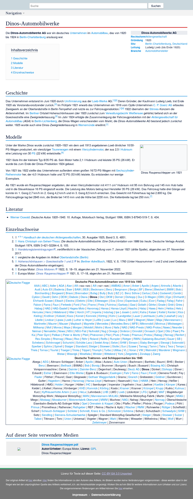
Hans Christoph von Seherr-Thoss (39, 241)
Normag (160, 399)
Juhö (135, 312)
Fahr (126, 373)
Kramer (124, 388)
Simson (133, 342)
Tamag (143, 346)
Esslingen (116, 373)
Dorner (119, 297)
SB (179, 339)
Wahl (113, 418)
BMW (170, 289)
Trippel (86, 350)
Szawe (132, 346)
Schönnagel (53, 342)
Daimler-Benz (88, 369)
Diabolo (73, 297)
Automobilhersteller (156, 51)
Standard (81, 346)
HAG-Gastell (60, 308)
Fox (83, 304)
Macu (122, 320)
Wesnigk (72, 354)
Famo (135, 373)
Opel (160, 331)
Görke (152, 304)
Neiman (36, 331)
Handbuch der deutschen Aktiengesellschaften (52, 237)
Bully (103, 293)
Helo (178, 308)
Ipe (117, 312)
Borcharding (42, 293)
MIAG (179, 396)
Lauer (136, 316)
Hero (48, 312)
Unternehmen (78, 33)
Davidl (46, 297)
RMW (140, 407)
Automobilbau (99, 33)
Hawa (152, 308)
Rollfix (104, 339)
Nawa (166, 327)
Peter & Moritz (71, 335)
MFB (135, 323)
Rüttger (126, 339)
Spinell (58, 346)
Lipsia (59, 320)
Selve (114, 342)
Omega (113, 331)
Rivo (76, 339)
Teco (170, 346)
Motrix (99, 327)
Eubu (143, 300)
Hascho (132, 308)
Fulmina (111, 304)
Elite (90, 300)
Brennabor (81, 293)
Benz (109, 289)
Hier (45, 480)
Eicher (47, 373)
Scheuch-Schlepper (53, 411)
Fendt (152, 373)
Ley (180, 316)
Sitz (133, 43)
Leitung (135, 47)
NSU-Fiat (80, 331)
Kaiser (152, 312)
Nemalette (50, 331)
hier (30, 480)
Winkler (97, 354)
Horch (80, 312)
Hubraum (126, 149)
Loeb (68, 320)
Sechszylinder (124, 170)
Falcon (37, 304)
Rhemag (58, 339)
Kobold (60, 316)
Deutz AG (133, 369)
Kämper (170, 384)
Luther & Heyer (83, 320)
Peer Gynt (43, 335)
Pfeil (85, 335)
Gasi (133, 304)
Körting (102, 316)
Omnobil (137, 331)
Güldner (160, 377)
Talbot (37, 418)
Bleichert (159, 289)
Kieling (38, 316)
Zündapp (145, 354)
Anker (135, 285)
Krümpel (148, 388)
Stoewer (105, 346)
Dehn (55, 297)
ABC (45, 285)
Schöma (128, 411)
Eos (112, 300)
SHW (123, 342)
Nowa (61, 331)
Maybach (75, 323)
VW (141, 350)
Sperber (36, 346)
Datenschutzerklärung (106, 495)
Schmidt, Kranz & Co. (93, 411)
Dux (140, 297)
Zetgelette (131, 354)
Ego (168, 297)
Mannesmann (172, 320)
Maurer (52, 323)
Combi (177, 293)
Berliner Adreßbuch (93, 261)
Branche (136, 51)
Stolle (115, 346)
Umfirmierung (72, 101)
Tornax (44, 350)
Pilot (108, 335)
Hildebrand (59, 312)
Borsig (96, 365)
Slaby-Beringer (149, 342)
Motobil (88, 327)
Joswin (126, 312)
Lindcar (49, 320)
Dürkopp (130, 297)
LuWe (97, 320)
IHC (88, 384)
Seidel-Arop (101, 342)
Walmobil (150, 350)
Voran (132, 350)
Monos (58, 327)
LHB (105, 392)
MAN (86, 396)
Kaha (143, 312)
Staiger (69, 346)
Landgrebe (124, 316)
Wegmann (179, 350)
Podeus (169, 403)
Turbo (107, 350)
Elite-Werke (77, 373)
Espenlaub (131, 300)
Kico (180, 312)
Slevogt (164, 342)
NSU (70, 331)
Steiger (93, 346)
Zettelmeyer (99, 422)
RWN (136, 339)
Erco (120, 300)
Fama (47, 304)
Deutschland (179, 43)
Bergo (133, 289)
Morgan (77, 327)
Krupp (159, 388)
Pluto (116, 335)
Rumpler (115, 339)
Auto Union (120, 362)
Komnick (91, 316)
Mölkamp (38, 327)
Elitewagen (101, 300)
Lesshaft (170, 316)
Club (155, 293)
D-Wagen (150, 297)
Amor (126, 285)
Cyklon (36, 297)
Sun (123, 346)
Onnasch (149, 331)
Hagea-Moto (77, 308)
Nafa (116, 327)
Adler (53, 285)
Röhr (84, 339)
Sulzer (178, 415)
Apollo (145, 285)
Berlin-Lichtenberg (45, 121)
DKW (109, 297)
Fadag (161, 300)
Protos (148, 335)
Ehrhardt (178, 297)
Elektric (80, 300)
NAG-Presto (136, 327)
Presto (125, 335)
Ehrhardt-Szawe (43, 300)
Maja (159, 320)
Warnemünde (86, 125)
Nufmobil (94, 331)
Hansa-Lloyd (118, 308)
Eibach (59, 300)
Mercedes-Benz (120, 323)
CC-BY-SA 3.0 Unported (117, 473)
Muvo (108, 327)
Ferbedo (66, 304)
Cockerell (165, 293)
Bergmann (121, 289)
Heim (161, 308)
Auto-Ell (47, 289)
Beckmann (97, 289)
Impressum (79, 495)
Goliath (142, 304)
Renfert (179, 335)
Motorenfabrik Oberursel (83, 399)
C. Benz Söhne (130, 293)
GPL (93, 449)
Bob (178, 289)
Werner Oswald (20, 217)
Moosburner (59, 399)
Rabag (158, 335)
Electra (70, 300)
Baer (69, 289)
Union (67, 418)
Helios (170, 308)
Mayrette (89, 323)
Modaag (45, 399)
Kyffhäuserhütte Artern (55, 392)
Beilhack (66, 365)
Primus (35, 407)
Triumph (97, 350)
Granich (133, 377)
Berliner (34, 113)
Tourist (54, 350)
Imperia (96, 312)
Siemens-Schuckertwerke (70, 415)
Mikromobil (146, 323)
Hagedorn (54, 381)
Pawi (175, 331)
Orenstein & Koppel (101, 403)
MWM (104, 399)
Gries (179, 304)
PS (33, 153)
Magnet (140, 320)
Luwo (107, 320)
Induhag (108, 312)
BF (141, 289)
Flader (38, 377)
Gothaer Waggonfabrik (102, 377)
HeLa (83, 392)
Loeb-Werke (99, 101)
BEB (86, 289)
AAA (37, 285)
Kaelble (158, 384)
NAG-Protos (153, 327)
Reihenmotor (13, 174)
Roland (94, 339)
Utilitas (117, 350)
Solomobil (178, 342)
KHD (82, 388)
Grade (162, 304)
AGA (61, 285)
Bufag (93, 293)
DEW (64, 297)
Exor (152, 300)
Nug (103, 331)
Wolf (170, 418)
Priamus (137, 335)
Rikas (68, 339)
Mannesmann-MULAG (104, 396)
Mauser (63, 323)
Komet (79, 316)
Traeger (65, 350)
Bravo (69, 293)
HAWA (144, 381)
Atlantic (177, 285)
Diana (83, 297)
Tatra (162, 346)
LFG (144, 392)
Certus (146, 293)
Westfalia (85, 354)
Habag (38, 308)
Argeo (155, 285)
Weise (61, 354)
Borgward (58, 293)
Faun (56, 304)
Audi (37, 289)
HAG (47, 308)
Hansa (105, 308)
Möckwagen (175, 323)
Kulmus (179, 388)
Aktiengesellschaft (156, 36)
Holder (59, 384)
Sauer (171, 339)
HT (88, 312)
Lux (114, 320)
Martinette (40, 323)
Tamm (153, 346)
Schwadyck (169, 411)
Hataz (142, 308)
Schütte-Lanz (84, 342)
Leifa (160, 316)
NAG (124, 327)
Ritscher (130, 407)
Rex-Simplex (43, 339)
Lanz (74, 392)
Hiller (72, 312)
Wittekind (109, 354)
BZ (117, 293)
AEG (45, 362)
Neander (177, 327)
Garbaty (123, 304)
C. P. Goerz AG (162, 105)
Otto (167, 331)
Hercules (37, 312)
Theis (34, 350)
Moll (48, 327)
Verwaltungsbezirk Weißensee (124, 113)
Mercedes (102, 323)
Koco (70, 316)
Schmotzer (114, 411)
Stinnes (154, 109)
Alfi (76, 285)
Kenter (172, 312)
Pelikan (56, 335)
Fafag (170, 300)
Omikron (125, 331)
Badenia (59, 289)
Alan (69, 285)
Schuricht (68, 342)
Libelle (39, 320)
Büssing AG (158, 365)
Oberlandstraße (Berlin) (74, 257)
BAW (78, 289)
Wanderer (164, 350)
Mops (67, 327)
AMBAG (116, 285)
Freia (101, 304)
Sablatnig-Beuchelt (153, 339)
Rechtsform (138, 36)
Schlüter (72, 411)
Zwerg (156, 354)
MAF (131, 320)
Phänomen (96, 335)
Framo (92, 304)
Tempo (180, 346)
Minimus (160, 323)
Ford (76, 304)
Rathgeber (79, 407)
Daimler (73, 369)
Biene (148, 289)
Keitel (162, 312)
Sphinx (48, 346)
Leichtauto (148, 316)
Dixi (102, 297)
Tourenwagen (60, 149)
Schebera (38, 342)
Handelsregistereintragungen (35, 249)
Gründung (137, 40)
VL (125, 350)
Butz (110, 293)
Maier (150, 320)
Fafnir (179, 300)
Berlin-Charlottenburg (158, 43)
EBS (161, 297)
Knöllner (49, 316)
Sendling (47, 415)
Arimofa (165, 285)
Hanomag (93, 308)
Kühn (112, 316)
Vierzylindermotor (92, 149)
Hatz (135, 381)
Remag (168, 335)
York (120, 354)
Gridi (171, 304)
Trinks (75, 350)
